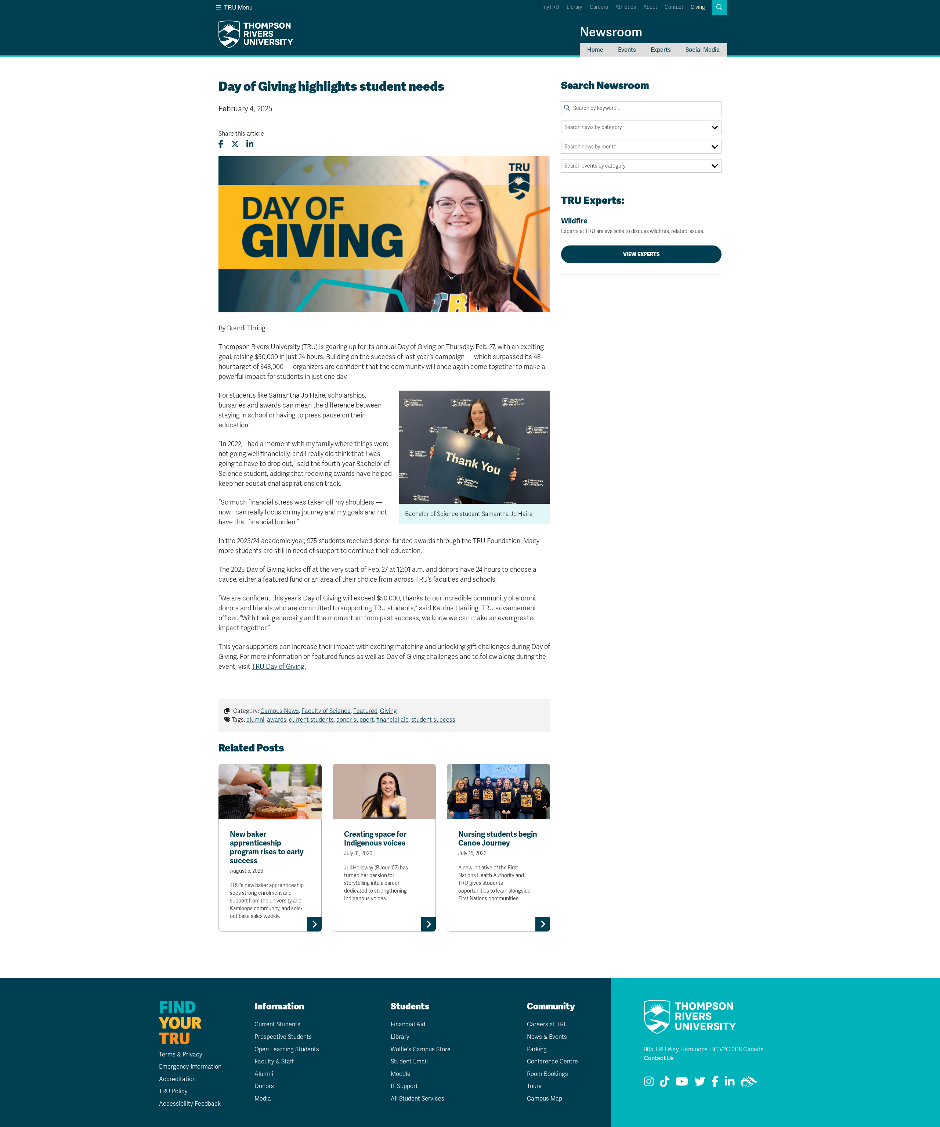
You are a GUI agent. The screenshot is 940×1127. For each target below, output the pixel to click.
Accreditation (177, 1079)
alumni (255, 720)
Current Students (277, 1024)
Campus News (279, 711)
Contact (674, 7)
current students (311, 720)
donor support (355, 720)
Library (574, 7)
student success (433, 720)
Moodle (401, 1074)
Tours (534, 1086)
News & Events (547, 1037)
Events (627, 50)
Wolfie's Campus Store (421, 1049)
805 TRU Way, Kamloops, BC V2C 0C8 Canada (704, 1049)
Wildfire (632, 225)
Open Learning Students (286, 1049)
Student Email (409, 1061)
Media (262, 1098)
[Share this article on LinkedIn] (249, 144)
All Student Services (417, 1098)
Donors (264, 1086)
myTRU (550, 7)
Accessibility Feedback (190, 1104)
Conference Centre (552, 1061)
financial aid (392, 720)
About (650, 7)
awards (276, 720)
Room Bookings (547, 1074)
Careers (599, 7)
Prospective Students (283, 1037)
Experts (661, 50)
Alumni (263, 1074)
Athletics (625, 7)
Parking (537, 1049)
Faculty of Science (326, 711)
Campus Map (544, 1098)
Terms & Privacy (180, 1054)
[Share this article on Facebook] (221, 144)
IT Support (404, 1086)
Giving (698, 7)
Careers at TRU (547, 1024)
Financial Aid (408, 1024)
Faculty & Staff (274, 1061)
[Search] (567, 108)
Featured (365, 711)
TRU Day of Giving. (279, 667)
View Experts (641, 254)
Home (595, 50)
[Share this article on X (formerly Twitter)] (235, 144)
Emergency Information (190, 1066)
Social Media (703, 50)
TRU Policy (173, 1091)
